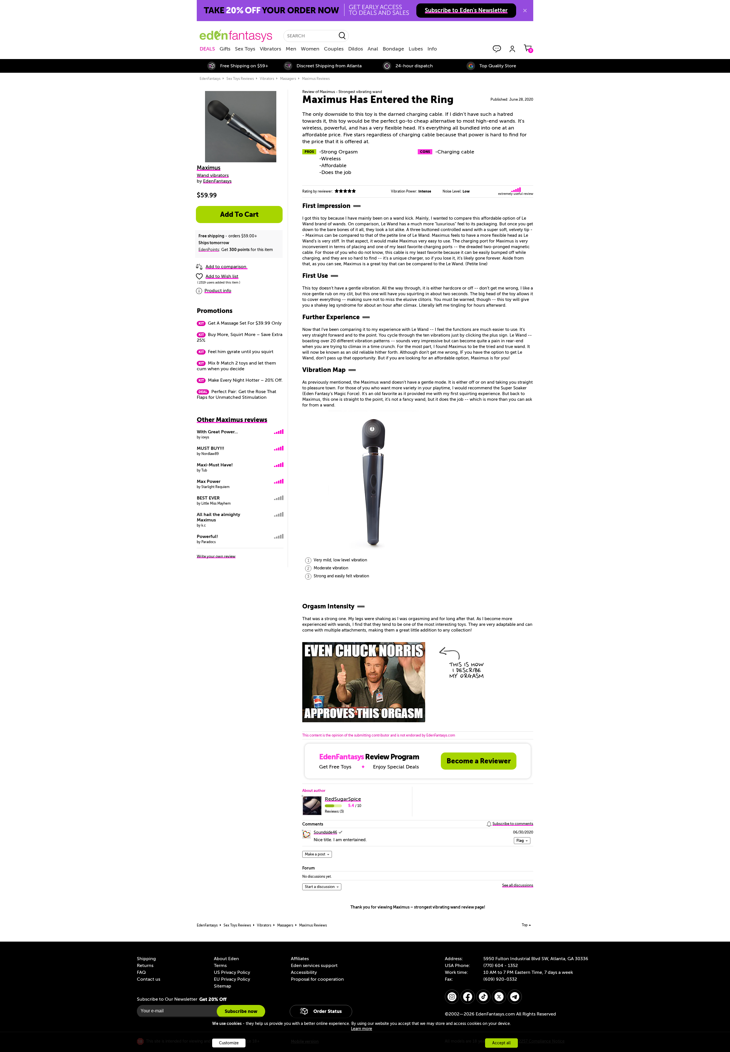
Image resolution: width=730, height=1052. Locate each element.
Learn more (361, 1029)
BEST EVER (208, 498)
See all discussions (517, 885)
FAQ (141, 972)
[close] (525, 10)
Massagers (288, 79)
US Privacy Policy (232, 972)
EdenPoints (208, 250)
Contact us (148, 979)
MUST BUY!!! (210, 448)
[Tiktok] (483, 997)
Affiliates (300, 958)
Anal (373, 49)
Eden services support (314, 965)
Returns (145, 965)
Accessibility (304, 972)
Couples (334, 49)
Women (310, 49)
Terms (220, 965)
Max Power (208, 481)
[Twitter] (499, 997)
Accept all (501, 1043)
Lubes (416, 49)
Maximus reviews (316, 79)
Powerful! (207, 536)
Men (291, 49)
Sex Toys (245, 49)
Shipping (146, 958)
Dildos (355, 49)
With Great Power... (217, 431)
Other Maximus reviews (232, 419)
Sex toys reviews (240, 79)
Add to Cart (239, 215)
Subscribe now (241, 1011)
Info (432, 49)
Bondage (393, 49)
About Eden (226, 958)
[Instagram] (452, 997)
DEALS (207, 49)
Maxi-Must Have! (215, 465)
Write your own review (216, 556)
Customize (229, 1043)
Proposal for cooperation (317, 979)
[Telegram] (515, 997)
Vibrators (270, 49)
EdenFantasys (210, 79)
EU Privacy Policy (232, 979)
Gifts (225, 49)
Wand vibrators (213, 175)
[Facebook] (468, 997)
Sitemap (222, 986)
